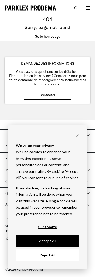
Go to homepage (47, 36)
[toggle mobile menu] (88, 8)
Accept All (47, 240)
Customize (47, 227)
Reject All (47, 255)
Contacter (47, 95)
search (76, 8)
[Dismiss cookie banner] (77, 135)
